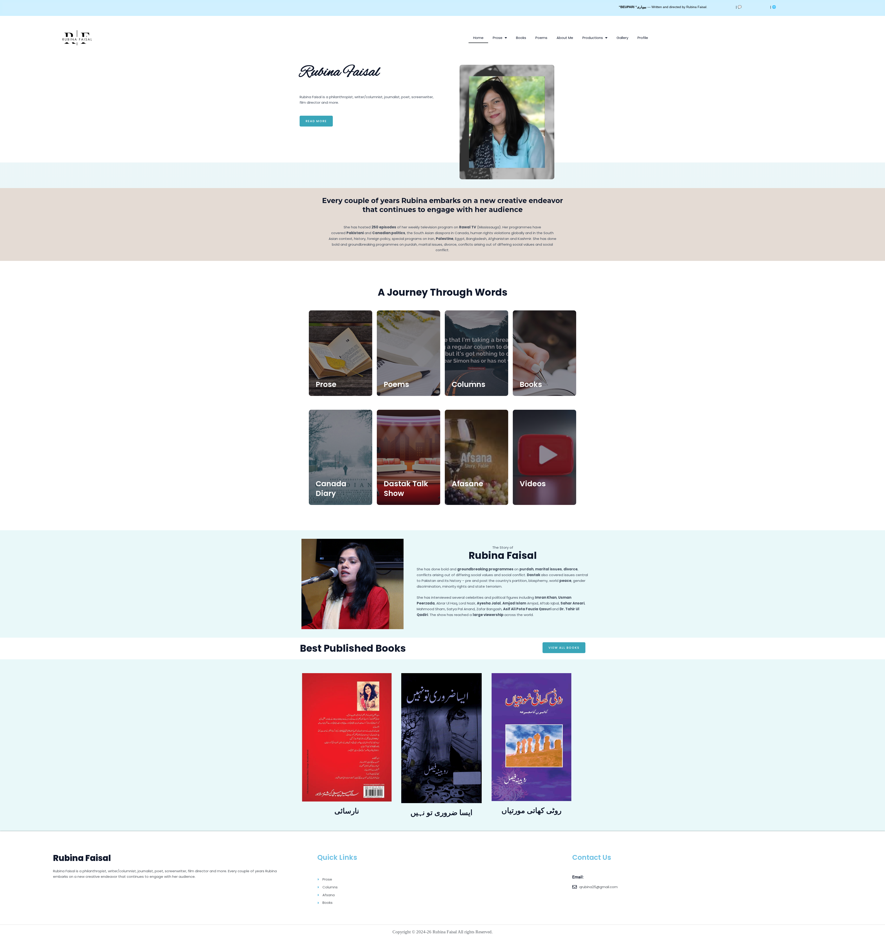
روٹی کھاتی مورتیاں (531, 810)
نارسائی (346, 811)
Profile (642, 37)
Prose (497, 37)
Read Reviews (662, 7)
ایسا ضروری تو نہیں (441, 812)
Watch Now (630, 7)
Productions (592, 37)
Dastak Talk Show (406, 488)
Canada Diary (331, 488)
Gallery (622, 37)
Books (521, 37)
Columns (468, 384)
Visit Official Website (701, 7)
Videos (533, 483)
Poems (541, 37)
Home (478, 37)
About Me (565, 37)
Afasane (467, 483)
